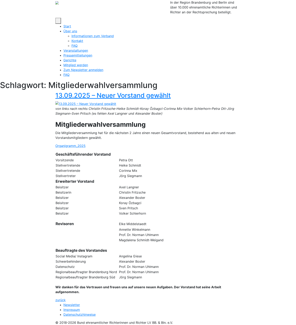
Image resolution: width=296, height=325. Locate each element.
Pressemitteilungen (77, 55)
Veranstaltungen (75, 50)
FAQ (74, 46)
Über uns (70, 31)
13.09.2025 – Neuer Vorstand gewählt (113, 95)
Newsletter (71, 305)
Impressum (71, 310)
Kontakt (77, 41)
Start (67, 26)
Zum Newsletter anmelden (83, 70)
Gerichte (69, 60)
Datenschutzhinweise (79, 314)
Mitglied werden (75, 65)
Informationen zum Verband (92, 36)
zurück (60, 300)
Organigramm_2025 (70, 146)
